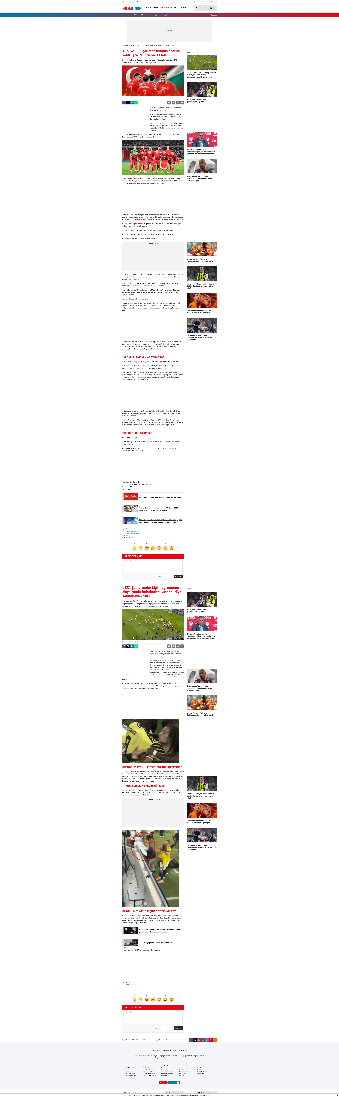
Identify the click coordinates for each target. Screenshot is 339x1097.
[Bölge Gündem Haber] (132, 8)
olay (127, 989)
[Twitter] (128, 102)
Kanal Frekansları (201, 1068)
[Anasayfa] (123, 1)
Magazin (182, 8)
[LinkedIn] (132, 102)
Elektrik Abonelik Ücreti (130, 1068)
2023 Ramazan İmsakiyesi (149, 1075)
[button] (173, 102)
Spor (134, 45)
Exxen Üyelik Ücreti (165, 1068)
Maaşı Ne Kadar (183, 1073)
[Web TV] (211, 2)
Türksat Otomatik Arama (149, 1073)
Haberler (127, 1064)
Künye (161, 1040)
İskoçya (136, 178)
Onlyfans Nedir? (129, 1071)
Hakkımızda (167, 1040)
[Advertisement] (135, 118)
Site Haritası (164, 1075)
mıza (186, 1095)
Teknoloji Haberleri (165, 1066)
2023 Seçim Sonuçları (130, 1075)
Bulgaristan (166, 128)
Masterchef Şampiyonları (167, 1073)
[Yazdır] (169, 102)
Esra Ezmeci (128, 1069)
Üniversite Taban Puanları (185, 1071)
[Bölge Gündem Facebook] (199, 2)
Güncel (156, 8)
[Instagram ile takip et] (207, 1040)
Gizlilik (179, 1040)
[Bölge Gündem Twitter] (195, 2)
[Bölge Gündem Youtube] (207, 2)
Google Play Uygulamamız (176, 1093)
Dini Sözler (199, 1069)
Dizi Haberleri (200, 1066)
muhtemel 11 (130, 537)
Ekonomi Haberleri (165, 1064)
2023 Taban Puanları (202, 1071)
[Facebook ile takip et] (191, 1040)
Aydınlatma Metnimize (195, 1095)
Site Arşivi (181, 1075)
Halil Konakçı (146, 1068)
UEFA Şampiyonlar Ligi (132, 985)
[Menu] (196, 8)
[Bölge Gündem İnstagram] (203, 2)
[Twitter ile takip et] (195, 1040)
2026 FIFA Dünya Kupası (133, 533)
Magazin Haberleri (201, 1064)
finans (126, 948)
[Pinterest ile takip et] (211, 1040)
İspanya (140, 224)
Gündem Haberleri (183, 1064)
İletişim (174, 1040)
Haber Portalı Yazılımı (131, 1093)
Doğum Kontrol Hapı (148, 1071)
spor (127, 535)
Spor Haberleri (128, 1066)
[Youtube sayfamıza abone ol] (199, 1040)
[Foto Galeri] (216, 2)
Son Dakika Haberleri (148, 1064)
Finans (148, 8)
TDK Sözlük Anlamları (166, 1071)
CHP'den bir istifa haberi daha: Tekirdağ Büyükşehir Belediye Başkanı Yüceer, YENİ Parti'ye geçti (164, 15)
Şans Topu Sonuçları (148, 1069)
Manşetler (129, 1)
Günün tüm (210, 15)
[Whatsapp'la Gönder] (136, 102)
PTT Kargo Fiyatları (130, 1073)
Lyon (127, 987)
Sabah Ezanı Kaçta (183, 1068)
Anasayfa (127, 45)
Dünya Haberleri (147, 1066)
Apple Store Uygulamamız (208, 1093)
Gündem (174, 8)
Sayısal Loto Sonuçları (166, 1069)
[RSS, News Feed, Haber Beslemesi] (215, 1040)
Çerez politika (181, 1095)
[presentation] (124, 15)
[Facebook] (124, 102)
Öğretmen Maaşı (201, 1073)
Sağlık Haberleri (183, 1066)
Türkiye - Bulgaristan (132, 531)
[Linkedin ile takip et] (203, 1040)
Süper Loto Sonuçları (184, 1069)
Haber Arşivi (137, 1)
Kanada (138, 275)
